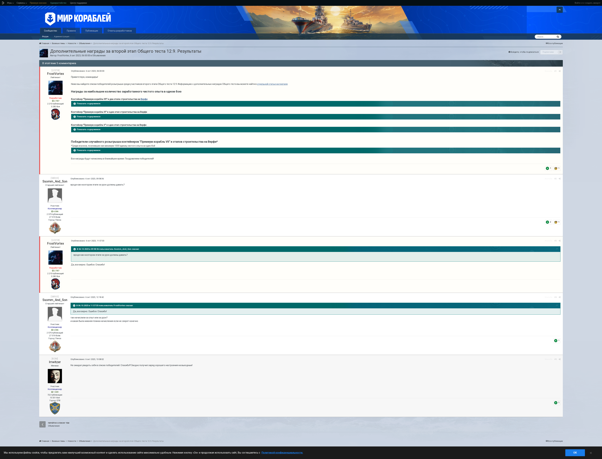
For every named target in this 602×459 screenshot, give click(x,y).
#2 (555, 178)
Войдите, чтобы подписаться (525, 52)
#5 (555, 359)
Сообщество (50, 30)
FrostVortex (63, 55)
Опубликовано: (87, 71)
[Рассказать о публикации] (559, 71)
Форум (45, 36)
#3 (555, 241)
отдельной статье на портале (272, 84)
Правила (71, 30)
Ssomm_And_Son (54, 181)
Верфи (144, 99)
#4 (555, 297)
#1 (555, 71)
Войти (577, 3)
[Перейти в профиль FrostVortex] (44, 53)
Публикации (91, 30)
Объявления (99, 55)
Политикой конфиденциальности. (282, 452)
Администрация (61, 36)
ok (575, 452)
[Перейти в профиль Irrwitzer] (55, 376)
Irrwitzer (55, 362)
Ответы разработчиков (120, 30)
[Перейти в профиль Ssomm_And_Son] (55, 195)
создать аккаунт (592, 3)
